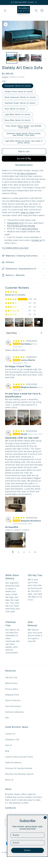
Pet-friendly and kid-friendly (21, 226)
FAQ (7, 718)
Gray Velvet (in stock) (15, 109)
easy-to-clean (28, 212)
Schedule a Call (12, 739)
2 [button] (18, 552)
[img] (19, 341)
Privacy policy (11, 689)
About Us (9, 780)
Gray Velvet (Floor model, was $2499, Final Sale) (24, 127)
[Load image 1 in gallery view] (11, 57)
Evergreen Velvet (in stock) (18, 86)
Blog (7, 751)
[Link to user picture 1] (11, 417)
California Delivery (13, 762)
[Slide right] (45, 58)
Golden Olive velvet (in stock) (19, 91)
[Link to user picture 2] (23, 417)
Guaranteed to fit (15, 223)
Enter (27, 850)
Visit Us (8, 745)
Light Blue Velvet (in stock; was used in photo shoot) (23, 142)
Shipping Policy (12, 695)
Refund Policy (11, 683)
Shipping (5, 77)
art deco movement (26, 173)
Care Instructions (13, 706)
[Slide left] (3, 58)
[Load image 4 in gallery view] (36, 57)
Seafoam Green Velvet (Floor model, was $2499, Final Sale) (24, 134)
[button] (5, 10)
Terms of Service (12, 700)
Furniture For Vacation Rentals (18, 768)
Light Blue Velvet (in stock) (17, 114)
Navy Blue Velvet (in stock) (18, 120)
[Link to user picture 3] (35, 417)
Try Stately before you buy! (15, 248)
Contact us (36, 240)
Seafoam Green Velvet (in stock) (20, 103)
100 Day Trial (11, 677)
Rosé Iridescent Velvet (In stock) (20, 97)
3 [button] (24, 552)
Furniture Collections (14, 712)
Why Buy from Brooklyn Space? (19, 774)
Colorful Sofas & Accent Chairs (19, 757)
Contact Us (10, 734)
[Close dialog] (45, 817)
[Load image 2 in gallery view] (23, 57)
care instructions (29, 228)
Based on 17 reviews (15, 294)
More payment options (24, 165)
